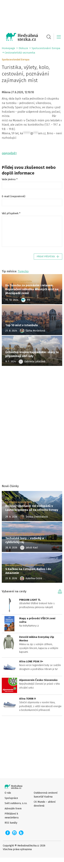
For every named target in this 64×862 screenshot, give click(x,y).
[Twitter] (21, 833)
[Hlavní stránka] (20, 37)
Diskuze (23, 48)
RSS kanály (11, 822)
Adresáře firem (13, 808)
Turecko (23, 271)
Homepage (8, 48)
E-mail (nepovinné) (13, 196)
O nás (8, 792)
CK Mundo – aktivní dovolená (44, 803)
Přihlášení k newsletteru (11, 815)
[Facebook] (8, 833)
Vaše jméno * (10, 179)
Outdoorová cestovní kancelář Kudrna (45, 794)
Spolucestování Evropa (46, 48)
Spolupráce (11, 798)
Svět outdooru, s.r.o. (16, 803)
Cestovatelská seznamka (20, 52)
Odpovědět (9, 153)
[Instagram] (14, 833)
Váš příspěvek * (11, 213)
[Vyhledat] (48, 36)
